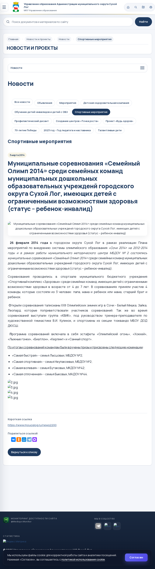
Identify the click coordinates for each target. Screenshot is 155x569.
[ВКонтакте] (13, 439)
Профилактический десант (32, 121)
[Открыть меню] (4, 7)
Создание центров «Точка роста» (77, 121)
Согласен (136, 557)
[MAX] (34, 439)
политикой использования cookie (83, 559)
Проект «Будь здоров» (119, 121)
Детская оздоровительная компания (106, 103)
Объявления (44, 103)
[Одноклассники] (18, 439)
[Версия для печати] (151, 7)
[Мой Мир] (24, 439)
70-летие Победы (25, 130)
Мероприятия (67, 103)
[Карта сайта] (143, 7)
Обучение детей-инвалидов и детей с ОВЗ (41, 112)
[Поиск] (136, 7)
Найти (143, 21)
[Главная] (128, 7)
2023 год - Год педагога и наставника (67, 130)
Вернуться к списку (24, 452)
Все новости (22, 102)
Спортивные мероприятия (91, 112)
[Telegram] (29, 439)
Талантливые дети (110, 130)
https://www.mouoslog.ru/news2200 (32, 425)
